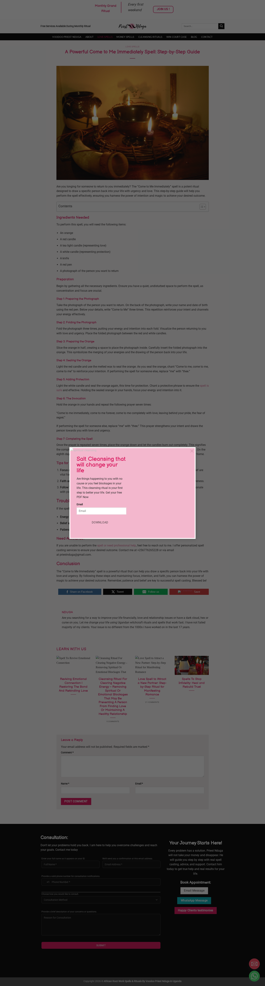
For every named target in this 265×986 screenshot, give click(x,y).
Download (100, 522)
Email (80, 504)
